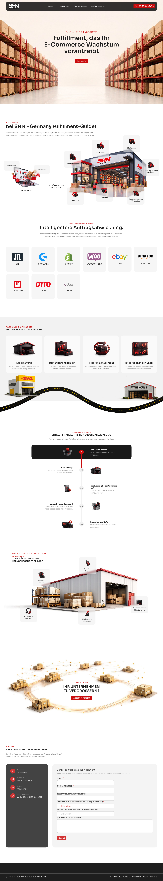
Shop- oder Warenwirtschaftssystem (78, 809)
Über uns (50, 6)
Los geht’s (81, 61)
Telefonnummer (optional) (71, 793)
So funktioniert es (98, 6)
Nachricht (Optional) (69, 817)
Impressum (136, 877)
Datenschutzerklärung (120, 877)
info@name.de (22, 788)
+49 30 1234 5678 (24, 780)
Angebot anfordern (81, 698)
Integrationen (64, 6)
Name (60, 778)
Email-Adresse (65, 786)
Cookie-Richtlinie (150, 877)
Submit (62, 838)
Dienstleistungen (80, 6)
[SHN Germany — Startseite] (13, 6)
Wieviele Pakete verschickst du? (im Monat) (80, 801)
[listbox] (85, 813)
